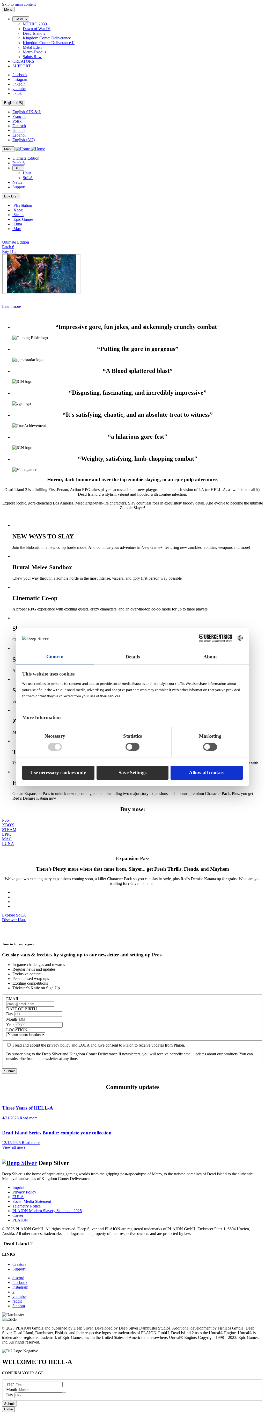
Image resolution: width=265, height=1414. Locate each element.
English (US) (13, 103)
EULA (18, 1197)
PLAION (20, 1220)
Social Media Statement (31, 1201)
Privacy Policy (24, 1192)
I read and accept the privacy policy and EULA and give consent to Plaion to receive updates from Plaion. (98, 1045)
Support (18, 1269)
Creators (19, 1264)
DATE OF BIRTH (21, 1009)
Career (17, 1215)
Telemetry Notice (26, 1206)
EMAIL (12, 999)
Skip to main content (19, 4)
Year (10, 1024)
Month (12, 1019)
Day (10, 1014)
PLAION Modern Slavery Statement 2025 (47, 1211)
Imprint (18, 1187)
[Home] (30, 149)
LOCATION (16, 1030)
